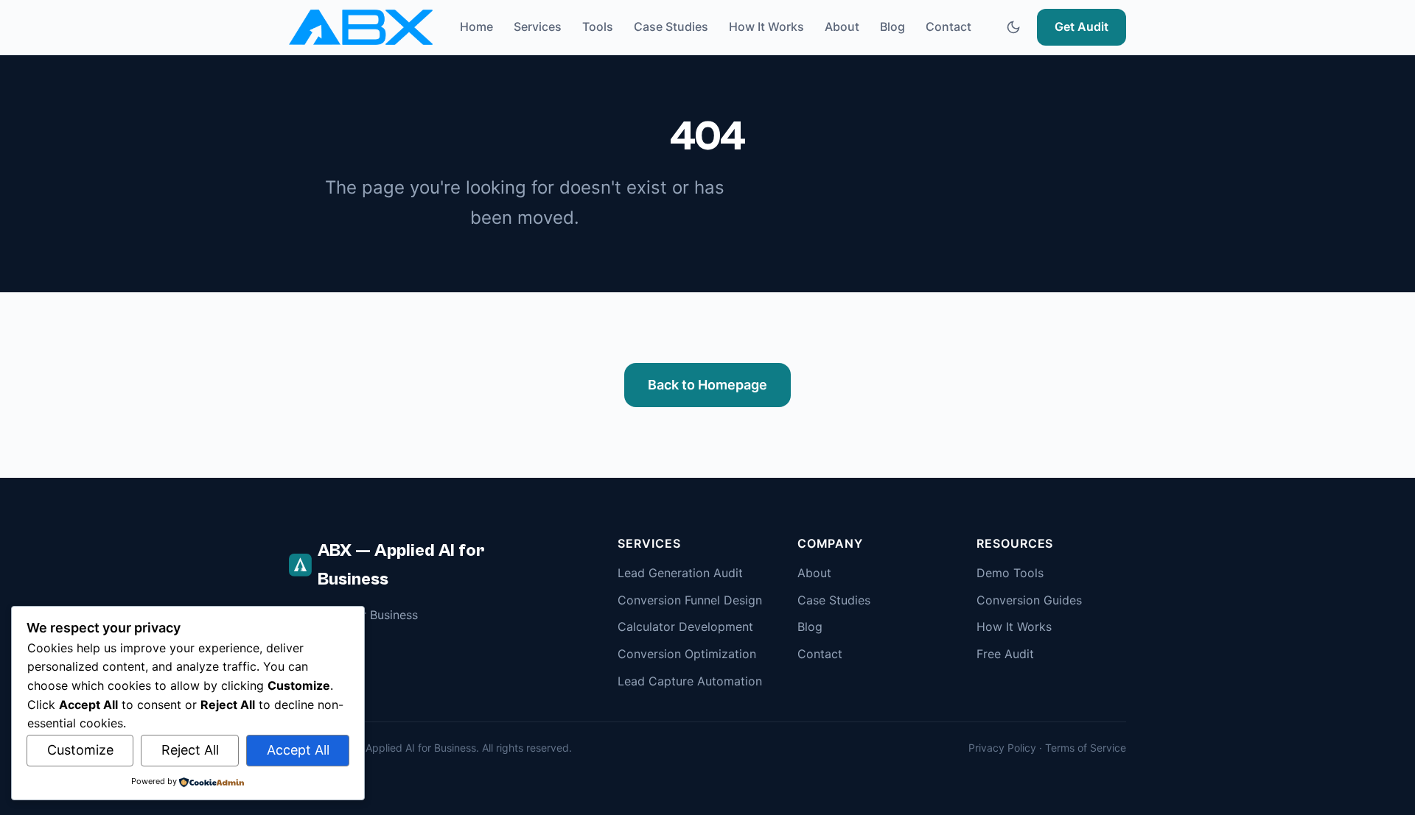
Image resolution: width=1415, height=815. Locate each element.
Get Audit (1081, 26)
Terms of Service (1085, 747)
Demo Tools (1010, 572)
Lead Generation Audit (680, 572)
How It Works (766, 26)
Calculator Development (685, 626)
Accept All (298, 750)
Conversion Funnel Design (690, 600)
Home (476, 26)
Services (538, 26)
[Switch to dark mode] (1013, 27)
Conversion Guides (1029, 600)
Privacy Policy (1002, 747)
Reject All (190, 750)
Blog (892, 26)
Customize (80, 750)
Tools (597, 26)
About (842, 26)
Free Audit (1005, 653)
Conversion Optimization (687, 653)
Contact (948, 26)
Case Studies (671, 26)
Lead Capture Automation (690, 681)
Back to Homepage (707, 384)
